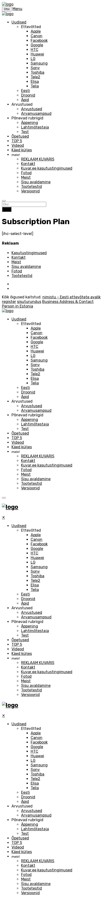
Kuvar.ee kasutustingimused (46, 168)
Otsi (7, 209)
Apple (36, 31)
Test (25, 131)
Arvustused (31, 109)
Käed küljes (21, 150)
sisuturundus (29, 301)
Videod (17, 145)
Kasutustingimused (29, 253)
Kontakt (28, 163)
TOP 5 (16, 141)
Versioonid (30, 191)
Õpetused (20, 136)
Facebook (39, 40)
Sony (35, 68)
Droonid (28, 95)
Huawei (37, 54)
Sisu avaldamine (36, 182)
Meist (26, 177)
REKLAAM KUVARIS (37, 159)
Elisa (35, 81)
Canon (36, 36)
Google (37, 45)
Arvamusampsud (36, 113)
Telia (35, 86)
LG (33, 58)
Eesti (25, 90)
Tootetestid (31, 186)
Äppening (29, 122)
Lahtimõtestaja (35, 127)
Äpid (25, 100)
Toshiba (37, 72)
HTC (34, 49)
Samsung (39, 63)
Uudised (18, 22)
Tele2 (35, 77)
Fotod (26, 173)
